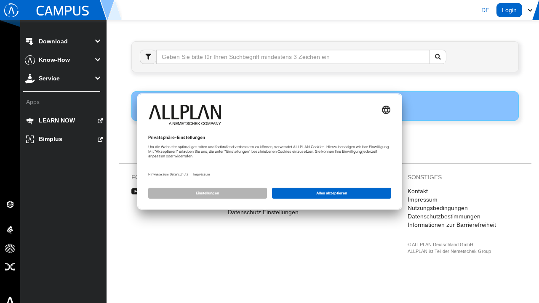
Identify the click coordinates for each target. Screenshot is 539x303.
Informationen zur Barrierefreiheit (452, 224)
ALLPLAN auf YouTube (135, 191)
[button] (485, 10)
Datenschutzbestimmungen (444, 216)
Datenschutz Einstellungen (263, 212)
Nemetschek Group (471, 251)
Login (509, 10)
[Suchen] (438, 57)
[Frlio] (10, 248)
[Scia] (10, 229)
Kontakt (418, 191)
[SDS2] (10, 204)
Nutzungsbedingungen (438, 208)
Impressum (423, 199)
